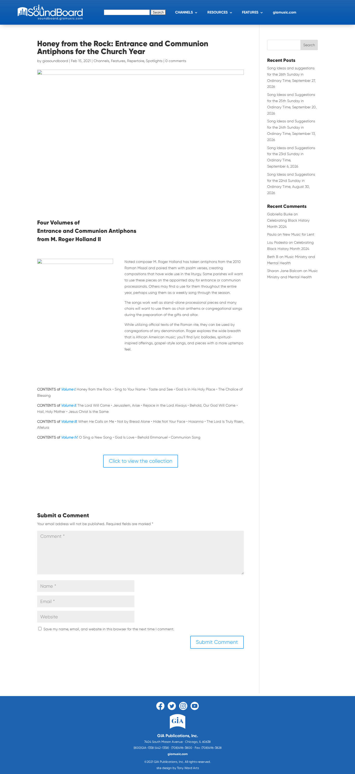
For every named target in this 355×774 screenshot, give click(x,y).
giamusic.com (284, 12)
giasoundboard (55, 61)
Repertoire (135, 61)
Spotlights (154, 61)
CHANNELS (184, 12)
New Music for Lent (298, 234)
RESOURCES (217, 12)
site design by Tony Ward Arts (177, 768)
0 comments (175, 61)
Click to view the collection (140, 461)
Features (118, 61)
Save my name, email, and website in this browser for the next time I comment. (108, 629)
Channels (101, 61)
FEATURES (250, 12)
